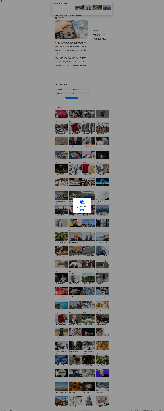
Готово (82, 210)
